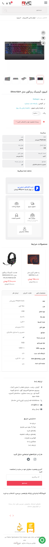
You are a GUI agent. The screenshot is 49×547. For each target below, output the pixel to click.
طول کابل (42, 327)
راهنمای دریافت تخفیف (28, 434)
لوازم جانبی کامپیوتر (28, 18)
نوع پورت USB (40, 348)
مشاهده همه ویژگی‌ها (24, 171)
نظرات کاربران (27, 293)
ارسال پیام (35, 409)
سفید (35, 113)
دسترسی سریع (30, 418)
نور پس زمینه (41, 338)
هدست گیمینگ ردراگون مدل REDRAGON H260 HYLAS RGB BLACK (13, 275)
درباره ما (33, 423)
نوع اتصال (42, 312)
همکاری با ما (31, 442)
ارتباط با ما (38, 381)
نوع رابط (42, 317)
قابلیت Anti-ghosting (38, 359)
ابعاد (43, 301)
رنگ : (44, 113)
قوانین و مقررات (30, 438)
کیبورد (19, 18)
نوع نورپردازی (41, 343)
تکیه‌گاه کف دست (39, 353)
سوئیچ (43, 333)
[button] (10, 515)
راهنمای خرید (31, 431)
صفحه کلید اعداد (40, 364)
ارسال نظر (15, 293)
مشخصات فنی (40, 293)
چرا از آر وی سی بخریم (28, 427)
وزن (44, 306)
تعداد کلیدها (41, 322)
